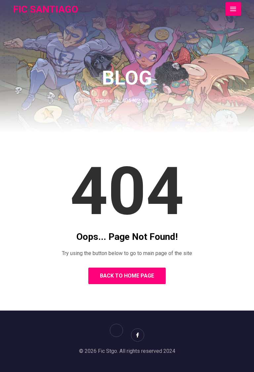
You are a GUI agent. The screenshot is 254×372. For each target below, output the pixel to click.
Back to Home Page (127, 276)
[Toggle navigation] (233, 9)
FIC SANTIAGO (45, 9)
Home (105, 100)
